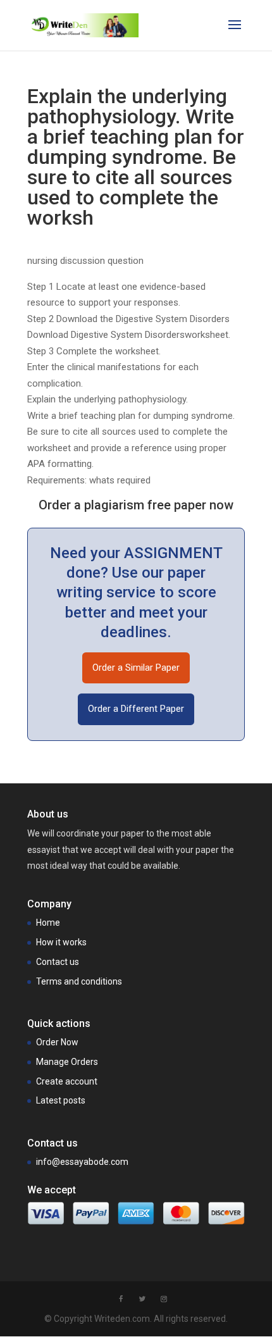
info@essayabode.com (82, 1162)
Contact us (57, 962)
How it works (61, 942)
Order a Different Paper (136, 708)
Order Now (57, 1042)
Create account (66, 1081)
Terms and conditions (79, 981)
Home (48, 922)
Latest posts (60, 1100)
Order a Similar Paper (136, 667)
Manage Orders (67, 1062)
